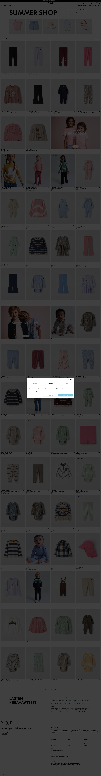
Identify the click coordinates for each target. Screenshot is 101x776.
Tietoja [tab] (66, 383)
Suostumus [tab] (35, 383)
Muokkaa (49, 395)
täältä (70, 389)
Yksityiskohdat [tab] (50, 383)
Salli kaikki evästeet (65, 395)
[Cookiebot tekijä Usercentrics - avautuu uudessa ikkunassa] (68, 380)
